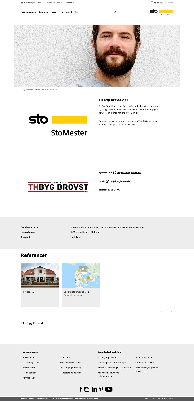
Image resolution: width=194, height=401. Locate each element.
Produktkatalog (28, 12)
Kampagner (31, 3)
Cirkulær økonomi (143, 358)
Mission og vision (31, 363)
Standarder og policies (70, 373)
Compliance (65, 358)
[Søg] (114, 11)
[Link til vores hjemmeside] (161, 12)
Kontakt (41, 3)
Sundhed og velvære (144, 363)
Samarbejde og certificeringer (112, 363)
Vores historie (29, 368)
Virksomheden (30, 352)
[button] (162, 312)
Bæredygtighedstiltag (109, 352)
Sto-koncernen (29, 373)
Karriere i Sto (29, 378)
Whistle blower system (70, 363)
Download (67, 12)
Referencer (69, 3)
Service (55, 12)
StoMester (50, 3)
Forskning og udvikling (70, 368)
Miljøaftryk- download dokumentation (108, 375)
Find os (60, 3)
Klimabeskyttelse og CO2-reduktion (114, 368)
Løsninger (43, 12)
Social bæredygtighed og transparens (147, 369)
